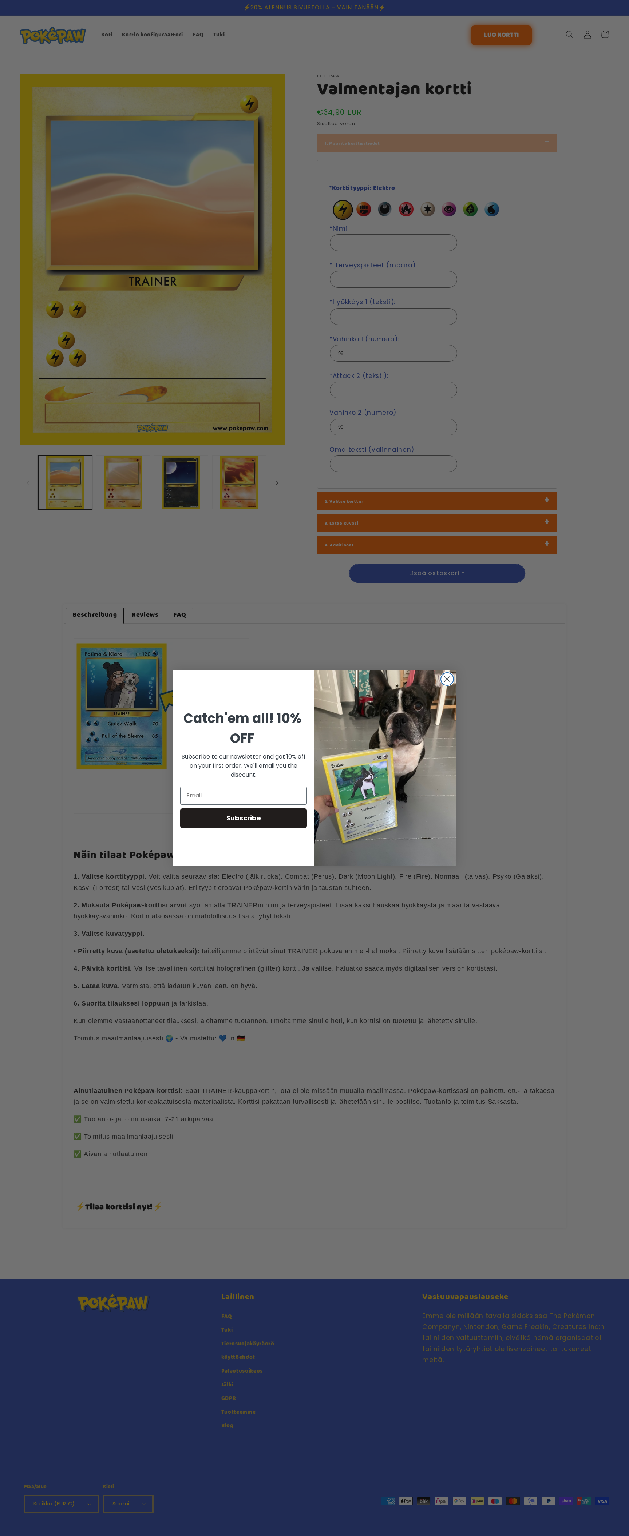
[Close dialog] (447, 679)
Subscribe (243, 818)
